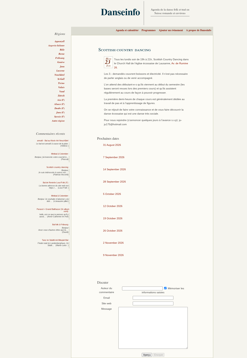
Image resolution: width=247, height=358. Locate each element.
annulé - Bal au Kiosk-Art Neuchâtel (52, 140)
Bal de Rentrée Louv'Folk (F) (55, 182)
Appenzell (60, 41)
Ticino (61, 83)
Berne (62, 53)
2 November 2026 (113, 243)
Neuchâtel (59, 74)
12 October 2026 (112, 206)
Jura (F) (60, 112)
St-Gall (61, 79)
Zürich (61, 95)
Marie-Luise (61, 245)
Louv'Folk (63, 188)
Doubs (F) (60, 108)
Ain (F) (61, 99)
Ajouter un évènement (171, 30)
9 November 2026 (113, 255)
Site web (106, 303)
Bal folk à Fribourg (60, 224)
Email (106, 297)
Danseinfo (120, 11)
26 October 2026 (112, 230)
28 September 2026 (114, 181)
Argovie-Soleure (56, 45)
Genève (61, 62)
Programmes (149, 30)
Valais (61, 87)
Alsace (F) (59, 104)
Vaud (62, 91)
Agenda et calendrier (127, 30)
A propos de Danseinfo (198, 30)
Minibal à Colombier (59, 154)
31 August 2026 (112, 145)
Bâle (62, 49)
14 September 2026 (114, 169)
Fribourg (60, 58)
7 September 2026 (113, 157)
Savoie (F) (59, 116)
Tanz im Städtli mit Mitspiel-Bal (55, 240)
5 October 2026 (112, 194)
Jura (62, 66)
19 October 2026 (112, 218)
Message (106, 309)
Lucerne (60, 70)
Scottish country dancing (124, 49)
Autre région (58, 120)
